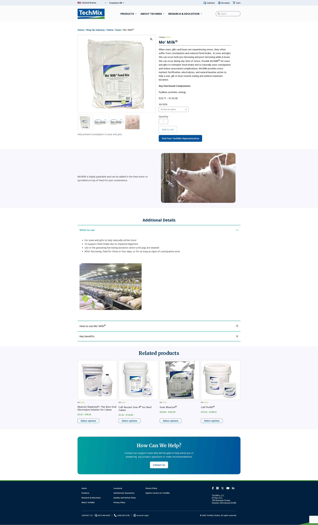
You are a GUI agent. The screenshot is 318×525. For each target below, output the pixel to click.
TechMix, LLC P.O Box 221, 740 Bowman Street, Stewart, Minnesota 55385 (224, 499)
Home (81, 29)
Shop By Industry (95, 29)
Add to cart (168, 129)
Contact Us (159, 464)
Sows (118, 29)
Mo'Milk (163, 104)
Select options (88, 420)
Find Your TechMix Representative (180, 138)
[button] (151, 39)
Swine (110, 29)
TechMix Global (92, 14)
